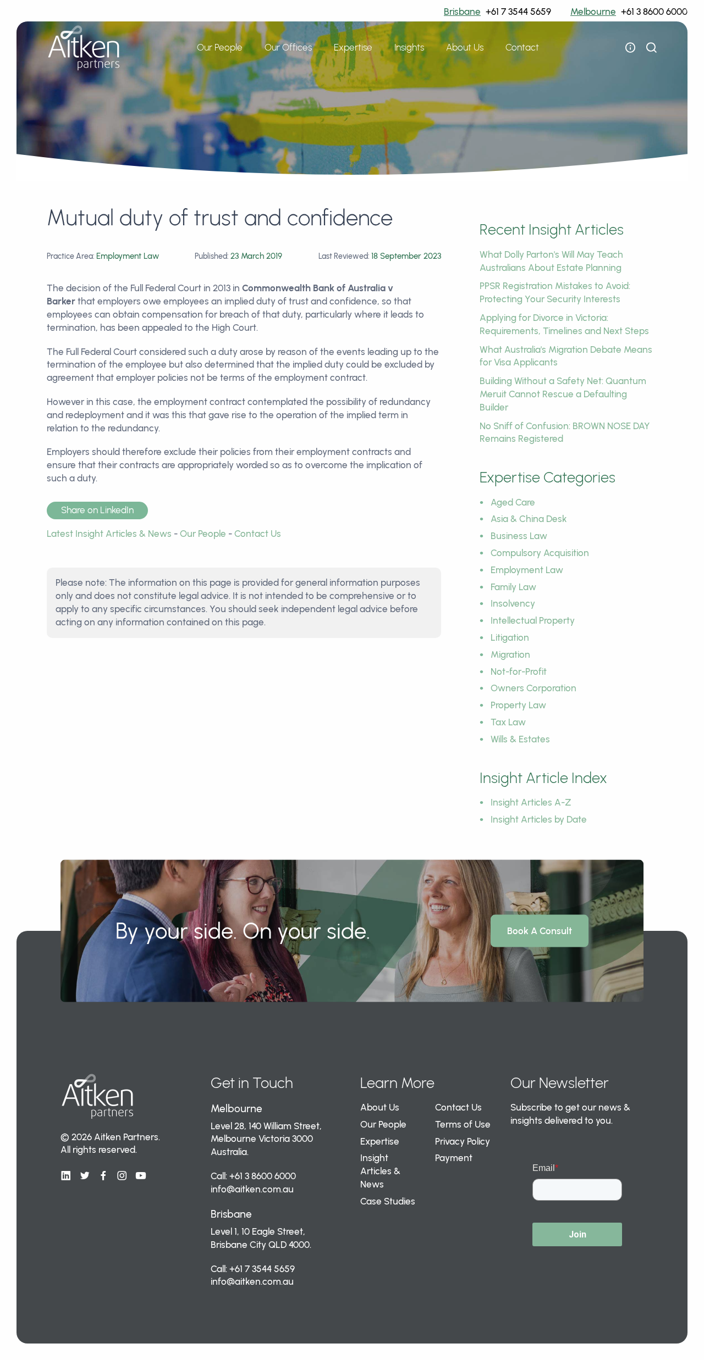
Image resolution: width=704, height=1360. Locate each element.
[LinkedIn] (66, 1176)
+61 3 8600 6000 (654, 11)
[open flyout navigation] (630, 48)
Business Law (519, 535)
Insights (409, 47)
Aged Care (513, 502)
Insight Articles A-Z (531, 802)
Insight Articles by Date (539, 819)
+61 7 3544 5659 (518, 11)
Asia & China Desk (529, 518)
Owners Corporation (533, 687)
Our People (220, 47)
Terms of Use (463, 1124)
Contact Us (257, 533)
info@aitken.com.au (252, 1189)
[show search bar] (651, 48)
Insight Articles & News (380, 1171)
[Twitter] (84, 1176)
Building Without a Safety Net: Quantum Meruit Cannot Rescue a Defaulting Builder (563, 394)
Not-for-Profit (519, 671)
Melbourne (593, 11)
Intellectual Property (533, 620)
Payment (453, 1157)
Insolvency (513, 603)
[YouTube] (140, 1176)
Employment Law (527, 569)
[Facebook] (103, 1176)
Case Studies (387, 1201)
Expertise (379, 1141)
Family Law (513, 586)
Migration (510, 654)
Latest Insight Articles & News (109, 533)
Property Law (518, 705)
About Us (379, 1107)
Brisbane (462, 11)
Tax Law (508, 722)
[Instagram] (122, 1176)
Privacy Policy (462, 1141)
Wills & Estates (520, 739)
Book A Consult (539, 930)
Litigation (510, 637)
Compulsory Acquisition (540, 552)
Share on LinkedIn (97, 509)
